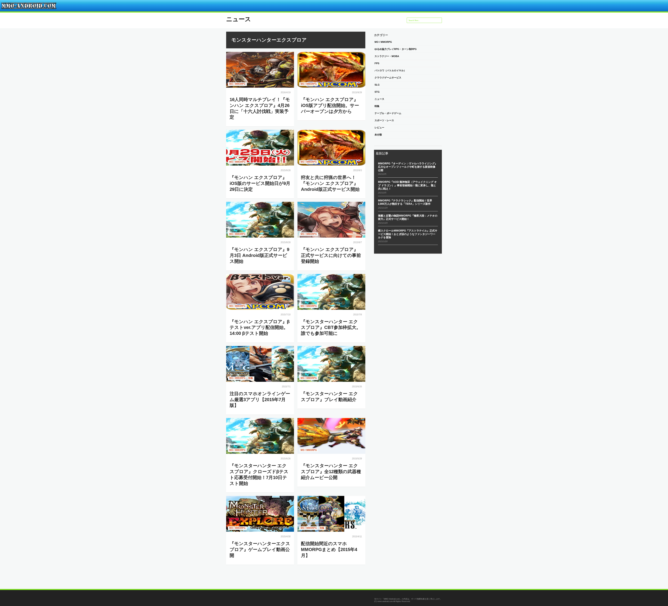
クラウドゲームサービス (388, 77)
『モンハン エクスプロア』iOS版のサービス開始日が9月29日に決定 (260, 183)
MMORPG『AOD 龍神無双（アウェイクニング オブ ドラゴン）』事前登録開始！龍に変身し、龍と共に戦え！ (407, 185)
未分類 (378, 134)
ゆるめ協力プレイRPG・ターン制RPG (396, 49)
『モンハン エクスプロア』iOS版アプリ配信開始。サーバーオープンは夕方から (330, 105)
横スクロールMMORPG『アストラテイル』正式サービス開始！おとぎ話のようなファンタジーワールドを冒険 (407, 234)
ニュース (238, 19)
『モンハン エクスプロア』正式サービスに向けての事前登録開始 (331, 255)
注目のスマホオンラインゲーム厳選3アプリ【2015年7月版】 (260, 399)
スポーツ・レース (384, 120)
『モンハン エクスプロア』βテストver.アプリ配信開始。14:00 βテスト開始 (260, 327)
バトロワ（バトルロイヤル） (390, 70)
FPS (377, 63)
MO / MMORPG (237, 84)
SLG (377, 84)
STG (377, 91)
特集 (250, 378)
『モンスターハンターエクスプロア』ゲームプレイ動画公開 (260, 549)
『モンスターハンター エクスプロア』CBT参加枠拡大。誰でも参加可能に (331, 327)
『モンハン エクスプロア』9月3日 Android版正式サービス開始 (259, 255)
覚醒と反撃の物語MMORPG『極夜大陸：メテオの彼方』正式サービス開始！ (407, 217)
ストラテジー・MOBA (387, 56)
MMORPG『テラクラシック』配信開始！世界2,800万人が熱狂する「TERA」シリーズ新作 (405, 202)
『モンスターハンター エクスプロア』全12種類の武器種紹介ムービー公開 (331, 471)
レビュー (379, 127)
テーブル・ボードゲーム (388, 113)
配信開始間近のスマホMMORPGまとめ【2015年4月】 (329, 549)
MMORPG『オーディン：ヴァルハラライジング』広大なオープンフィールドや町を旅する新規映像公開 (407, 167)
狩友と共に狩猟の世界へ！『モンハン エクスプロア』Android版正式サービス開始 (330, 183)
